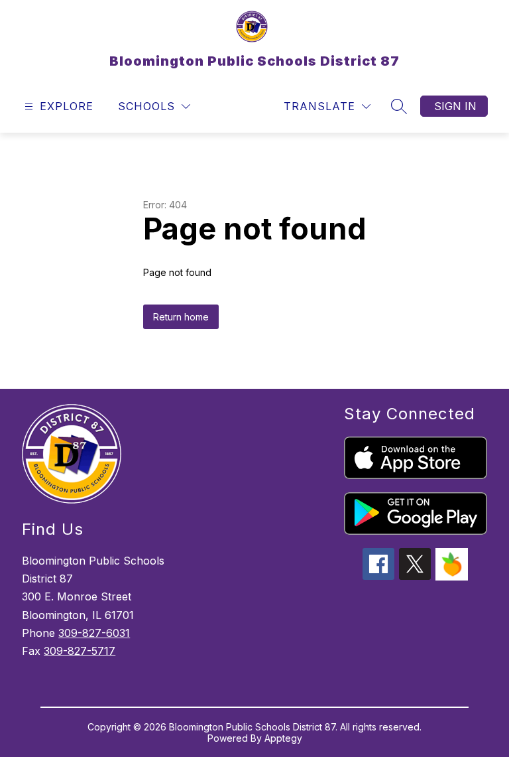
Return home (181, 316)
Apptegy (283, 738)
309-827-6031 (94, 633)
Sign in (455, 106)
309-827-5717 (79, 650)
